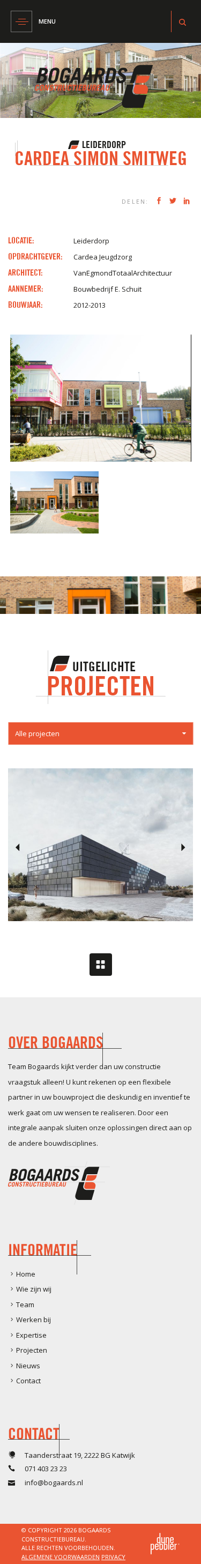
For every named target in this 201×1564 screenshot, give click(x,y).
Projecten (31, 1350)
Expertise (31, 1335)
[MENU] (21, 21)
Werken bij (33, 1319)
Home (25, 1274)
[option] (100, 844)
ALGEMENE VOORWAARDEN (60, 1557)
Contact (28, 1380)
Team (25, 1304)
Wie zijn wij (33, 1289)
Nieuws (28, 1365)
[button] (100, 733)
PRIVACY (113, 1557)
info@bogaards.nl (54, 1482)
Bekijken (100, 875)
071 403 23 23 (46, 1468)
